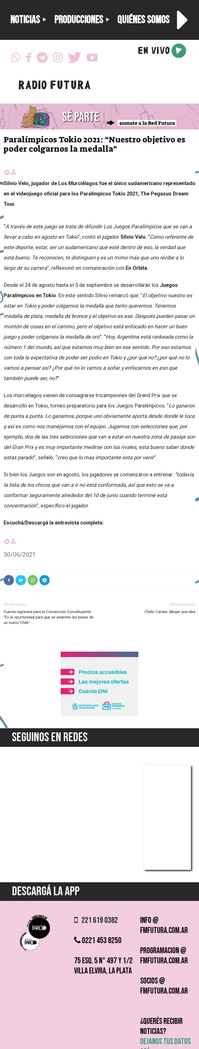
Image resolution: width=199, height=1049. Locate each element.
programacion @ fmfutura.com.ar (164, 956)
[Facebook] (28, 59)
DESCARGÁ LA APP (46, 891)
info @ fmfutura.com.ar (164, 925)
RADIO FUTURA (54, 86)
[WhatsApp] (15, 59)
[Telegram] (42, 59)
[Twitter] (74, 59)
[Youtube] (92, 59)
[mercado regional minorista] (99, 715)
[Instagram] (57, 59)
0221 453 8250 (101, 941)
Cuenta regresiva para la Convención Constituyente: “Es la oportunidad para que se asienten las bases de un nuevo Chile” (49, 617)
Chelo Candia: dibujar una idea (170, 611)
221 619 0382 (98, 920)
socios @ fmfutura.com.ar (164, 986)
